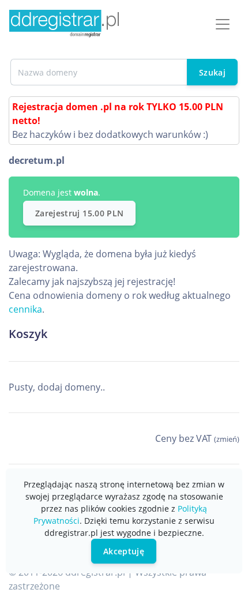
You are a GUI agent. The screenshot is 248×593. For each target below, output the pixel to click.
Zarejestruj (79, 213)
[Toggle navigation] (222, 24)
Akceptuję (123, 551)
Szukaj (212, 72)
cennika (25, 309)
